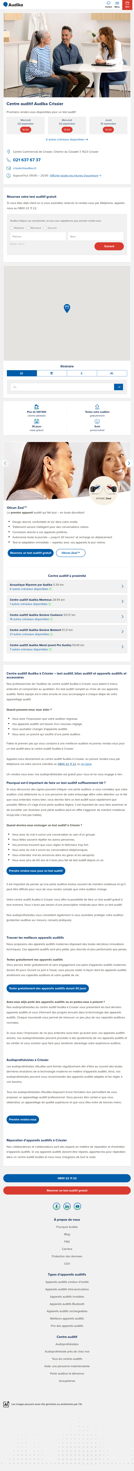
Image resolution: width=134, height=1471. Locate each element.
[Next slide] (129, 463)
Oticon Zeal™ (71, 553)
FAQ (67, 1241)
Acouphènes (67, 1381)
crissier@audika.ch (24, 168)
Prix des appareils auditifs (67, 1326)
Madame (19, 228)
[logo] (13, 4)
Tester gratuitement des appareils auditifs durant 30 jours (47, 988)
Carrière (67, 1249)
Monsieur (36, 228)
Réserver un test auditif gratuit (67, 1190)
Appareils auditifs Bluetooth (67, 1304)
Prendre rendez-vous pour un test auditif (36, 871)
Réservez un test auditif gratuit (30, 553)
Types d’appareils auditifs (67, 1274)
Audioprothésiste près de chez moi (67, 1351)
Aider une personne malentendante (67, 1366)
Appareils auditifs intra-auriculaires (67, 1289)
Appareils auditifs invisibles (67, 1296)
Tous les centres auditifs (67, 1359)
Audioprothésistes (67, 1344)
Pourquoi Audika (67, 1227)
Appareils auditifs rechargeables (67, 1311)
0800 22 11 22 (67, 764)
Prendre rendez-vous (22, 1119)
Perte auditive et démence (67, 1373)
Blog (67, 1234)
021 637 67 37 (27, 160)
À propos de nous (67, 1219)
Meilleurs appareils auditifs (67, 1318)
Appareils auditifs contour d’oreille (67, 1282)
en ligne (86, 764)
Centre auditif (67, 1336)
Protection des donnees (67, 1256)
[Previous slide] (5, 463)
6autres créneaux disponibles (65, 139)
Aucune (52, 228)
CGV (67, 1264)
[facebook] (56, 1207)
